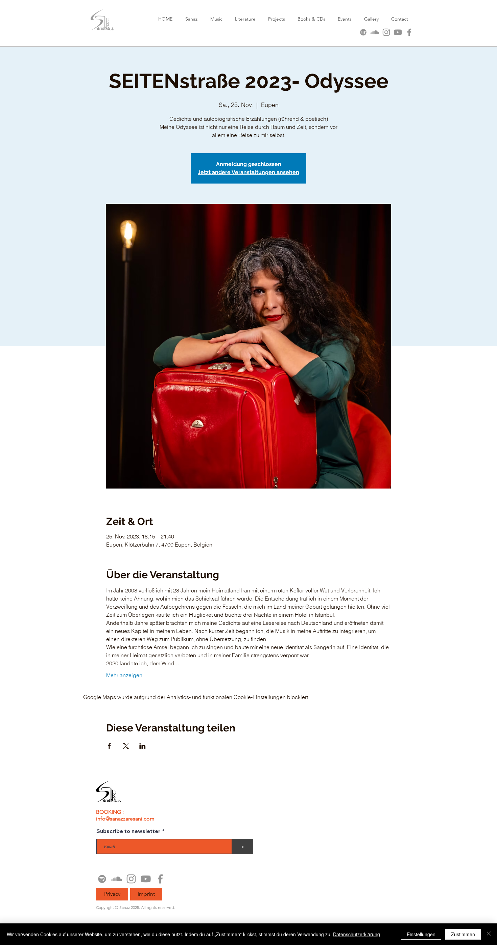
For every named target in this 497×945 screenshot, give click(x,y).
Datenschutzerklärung (356, 934)
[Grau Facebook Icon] (409, 32)
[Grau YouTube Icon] (398, 32)
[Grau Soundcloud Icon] (375, 32)
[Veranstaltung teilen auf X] (126, 746)
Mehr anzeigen (124, 675)
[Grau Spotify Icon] (363, 32)
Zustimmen (463, 934)
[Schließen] (489, 934)
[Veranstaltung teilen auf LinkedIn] (142, 746)
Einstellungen (421, 934)
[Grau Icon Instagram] (386, 32)
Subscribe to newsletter (128, 831)
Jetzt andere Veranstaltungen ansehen (248, 172)
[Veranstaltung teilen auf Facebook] (109, 746)
